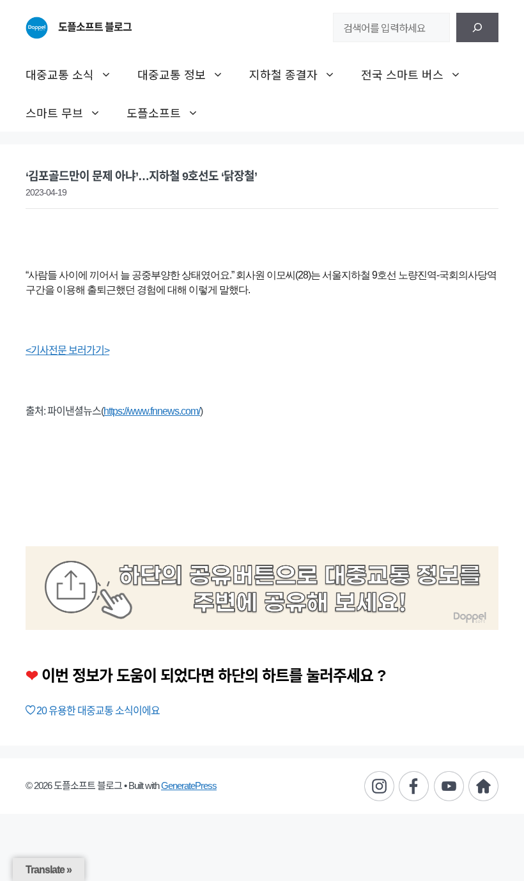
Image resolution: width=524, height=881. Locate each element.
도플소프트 (154, 112)
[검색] (477, 27)
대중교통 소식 (60, 74)
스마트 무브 (54, 112)
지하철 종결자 (283, 74)
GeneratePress (189, 785)
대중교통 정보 (171, 74)
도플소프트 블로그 (95, 27)
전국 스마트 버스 (402, 74)
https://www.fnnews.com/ (152, 411)
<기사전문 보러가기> (67, 350)
